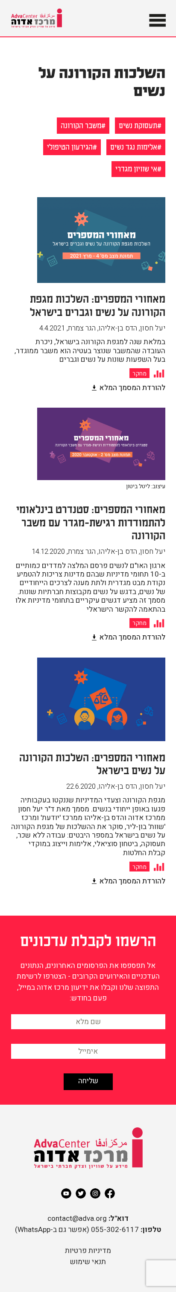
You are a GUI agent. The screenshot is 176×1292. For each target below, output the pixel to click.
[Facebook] (110, 1193)
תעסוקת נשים (138, 125)
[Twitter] (81, 1193)
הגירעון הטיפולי (70, 146)
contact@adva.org (77, 1218)
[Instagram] (95, 1193)
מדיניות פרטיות (88, 1250)
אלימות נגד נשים (133, 146)
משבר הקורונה (81, 125)
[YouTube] (66, 1193)
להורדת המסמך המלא (132, 387)
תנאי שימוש (88, 1261)
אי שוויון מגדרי (136, 168)
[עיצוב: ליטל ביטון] (101, 498)
